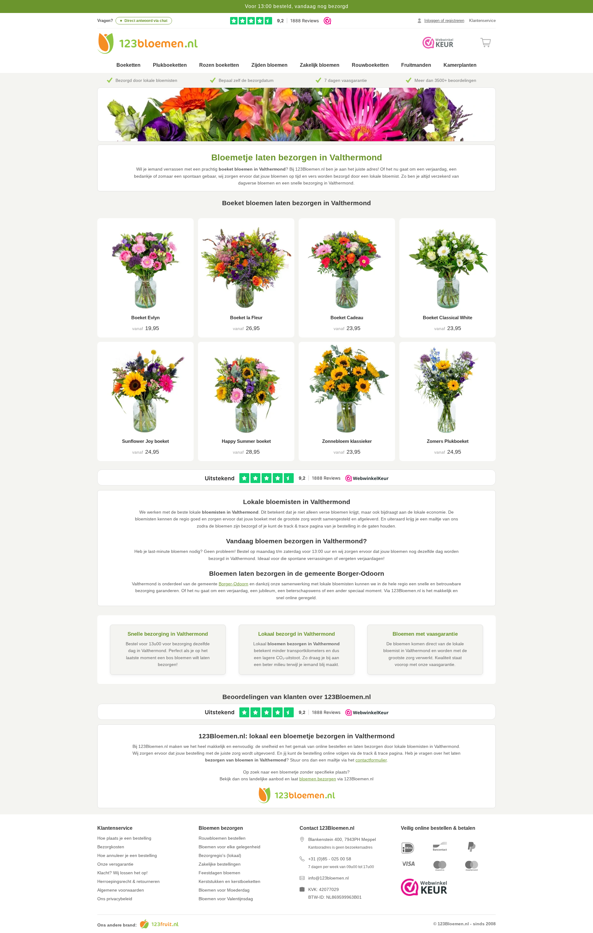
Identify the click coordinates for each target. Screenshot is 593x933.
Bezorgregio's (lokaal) (220, 855)
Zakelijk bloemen (319, 65)
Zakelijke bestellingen (220, 864)
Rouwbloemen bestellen (222, 838)
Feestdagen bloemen (219, 872)
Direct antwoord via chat (145, 21)
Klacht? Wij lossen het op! (122, 872)
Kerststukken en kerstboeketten (229, 881)
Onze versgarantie (115, 864)
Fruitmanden (416, 65)
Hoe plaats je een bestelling (124, 838)
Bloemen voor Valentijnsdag (226, 898)
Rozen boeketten (219, 65)
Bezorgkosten (110, 846)
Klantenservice (482, 21)
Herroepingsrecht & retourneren (128, 881)
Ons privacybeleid (114, 898)
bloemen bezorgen (317, 778)
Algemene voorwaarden (120, 890)
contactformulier (371, 759)
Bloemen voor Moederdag (224, 890)
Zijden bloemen (269, 65)
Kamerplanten (460, 65)
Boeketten (128, 65)
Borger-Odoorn (233, 583)
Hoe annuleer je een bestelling (127, 855)
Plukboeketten (170, 65)
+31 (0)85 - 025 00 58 (329, 858)
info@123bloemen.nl (328, 878)
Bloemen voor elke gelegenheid (229, 846)
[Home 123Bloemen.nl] (147, 43)
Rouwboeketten (370, 65)
